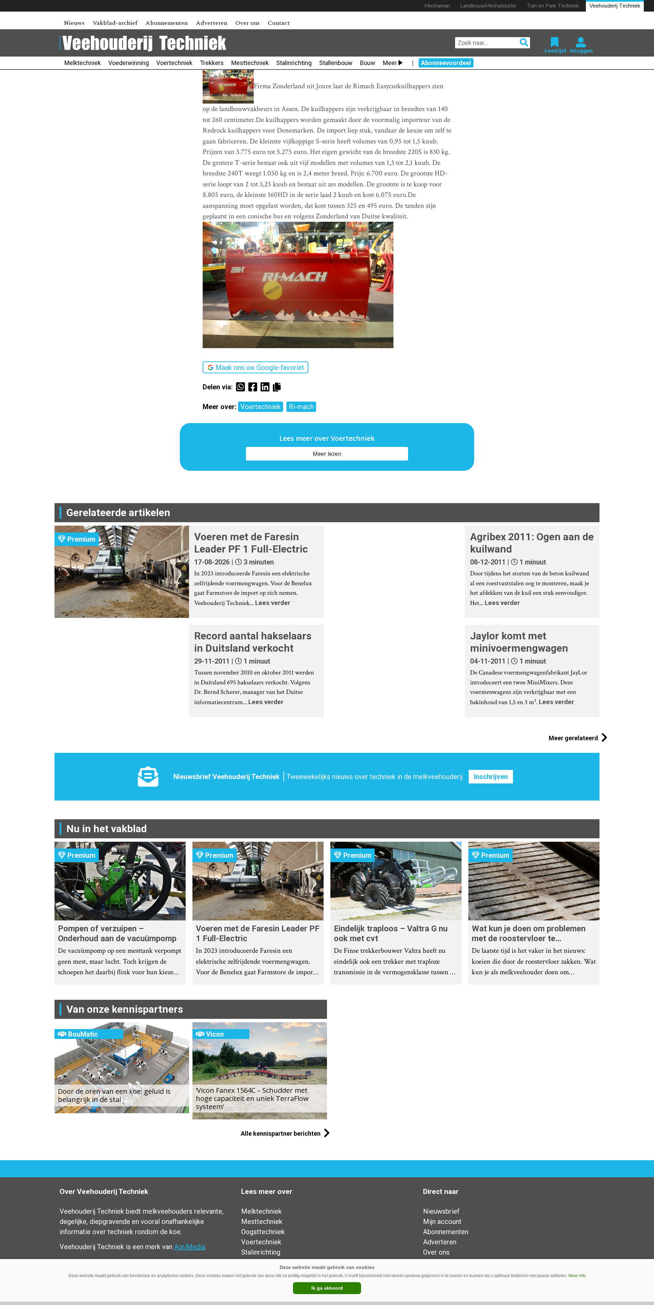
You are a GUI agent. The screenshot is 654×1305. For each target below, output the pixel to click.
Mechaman (437, 6)
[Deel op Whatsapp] (242, 387)
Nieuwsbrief (441, 1211)
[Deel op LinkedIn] (267, 387)
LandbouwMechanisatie (488, 6)
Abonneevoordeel (446, 62)
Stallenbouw (336, 62)
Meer (390, 62)
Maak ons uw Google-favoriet (260, 367)
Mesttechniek (250, 62)
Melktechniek (82, 62)
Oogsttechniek (263, 1232)
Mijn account (442, 1221)
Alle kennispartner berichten (281, 1133)
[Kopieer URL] (278, 386)
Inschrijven (491, 777)
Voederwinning (128, 62)
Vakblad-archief (115, 23)
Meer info (577, 1275)
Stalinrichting (294, 62)
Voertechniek (174, 62)
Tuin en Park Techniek (553, 6)
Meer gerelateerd (574, 738)
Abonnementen (166, 23)
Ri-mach (301, 407)
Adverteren (211, 23)
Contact (279, 23)
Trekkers (212, 62)
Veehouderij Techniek (614, 6)
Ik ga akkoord (327, 1288)
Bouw (367, 62)
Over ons (247, 23)
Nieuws (74, 23)
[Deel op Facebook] (254, 387)
